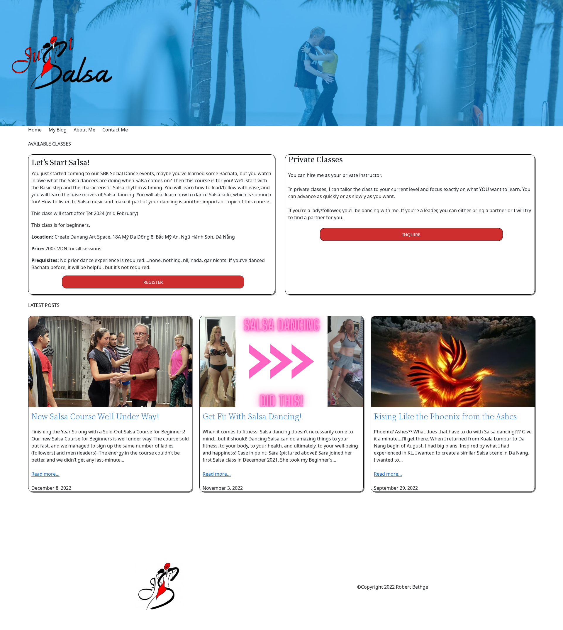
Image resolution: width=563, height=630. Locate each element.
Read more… (45, 474)
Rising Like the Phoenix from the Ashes (445, 416)
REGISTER (153, 282)
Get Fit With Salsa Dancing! (252, 416)
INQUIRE (411, 234)
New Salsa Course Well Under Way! (95, 416)
